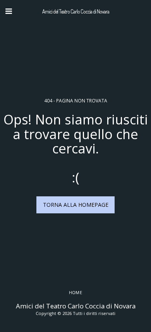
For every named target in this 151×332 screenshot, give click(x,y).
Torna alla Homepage (75, 204)
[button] (8, 11)
